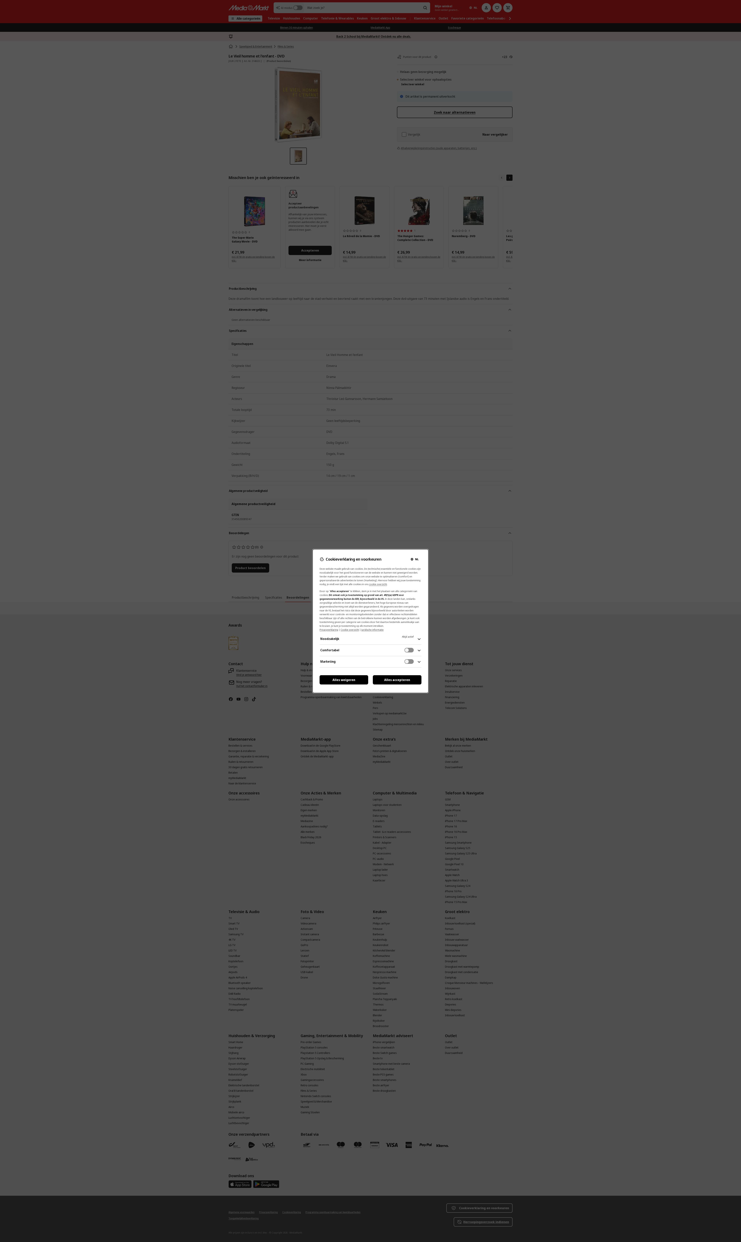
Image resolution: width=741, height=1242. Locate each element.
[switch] (409, 650)
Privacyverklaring (329, 629)
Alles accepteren (397, 680)
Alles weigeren (343, 680)
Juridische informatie (372, 629)
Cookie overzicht (350, 629)
